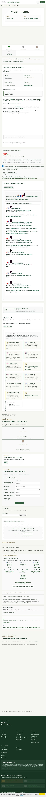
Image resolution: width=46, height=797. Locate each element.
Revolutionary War (35, 734)
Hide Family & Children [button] (8, 187)
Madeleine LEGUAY (15, 228)
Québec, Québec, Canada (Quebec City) (18, 247)
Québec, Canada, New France (21, 199)
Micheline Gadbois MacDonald (13, 177)
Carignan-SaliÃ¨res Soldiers (21, 737)
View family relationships (10, 84)
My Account (18, 747)
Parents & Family (6, 58)
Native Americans (19, 733)
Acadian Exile (19, 739)
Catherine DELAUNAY (16, 290)
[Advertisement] (23, 35)
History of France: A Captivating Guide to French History (16, 596)
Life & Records (23, 58)
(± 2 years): (9, 492)
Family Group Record (23, 444)
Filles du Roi (18, 734)
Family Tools (29, 58)
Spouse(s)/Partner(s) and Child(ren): (11, 103)
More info (21, 795)
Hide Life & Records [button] (8, 326)
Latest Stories (4, 747)
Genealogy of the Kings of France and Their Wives (14, 593)
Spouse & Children (15, 58)
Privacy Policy (22, 792)
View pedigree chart (28, 85)
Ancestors (11, 5)
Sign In (42, 2)
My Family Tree (4, 737)
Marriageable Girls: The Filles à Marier (12, 150)
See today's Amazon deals (9, 612)
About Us (3, 755)
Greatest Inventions (35, 742)
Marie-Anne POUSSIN (16, 215)
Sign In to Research (18, 534)
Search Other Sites (37, 58)
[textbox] (10, 515)
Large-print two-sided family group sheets (23, 450)
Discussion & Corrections (18, 61)
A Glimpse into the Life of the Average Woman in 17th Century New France (19, 178)
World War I (33, 737)
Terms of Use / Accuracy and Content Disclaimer (9, 792)
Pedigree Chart (23, 431)
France (12, 18)
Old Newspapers (4, 749)
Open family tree (27, 84)
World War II (33, 739)
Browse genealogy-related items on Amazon (29, 609)
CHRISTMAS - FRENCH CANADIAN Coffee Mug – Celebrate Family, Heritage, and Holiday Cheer (21, 621)
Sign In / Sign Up (19, 750)
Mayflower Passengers (20, 740)
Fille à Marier (12, 99)
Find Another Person (7, 61)
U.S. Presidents (34, 740)
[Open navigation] (38, 2)
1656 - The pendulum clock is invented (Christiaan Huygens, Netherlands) (31, 367)
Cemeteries (3, 736)
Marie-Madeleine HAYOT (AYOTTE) (19, 231)
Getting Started (4, 752)
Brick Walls (3, 754)
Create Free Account (27, 534)
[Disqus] (23, 661)
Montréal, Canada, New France (24, 225)
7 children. (21, 108)
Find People (3, 733)
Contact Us (3, 757)
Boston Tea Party (34, 733)
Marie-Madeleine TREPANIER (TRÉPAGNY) (20, 245)
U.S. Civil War (34, 736)
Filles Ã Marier (19, 736)
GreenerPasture (4, 5)
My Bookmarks (19, 749)
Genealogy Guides (5, 750)
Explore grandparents (28, 77)
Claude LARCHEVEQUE (16, 107)
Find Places (3, 734)
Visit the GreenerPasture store (10, 609)
